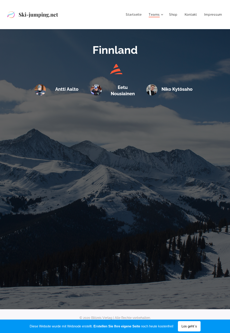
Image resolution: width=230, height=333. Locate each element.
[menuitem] (135, 14)
